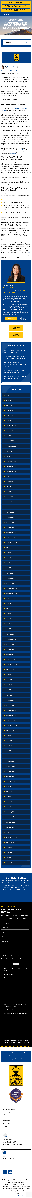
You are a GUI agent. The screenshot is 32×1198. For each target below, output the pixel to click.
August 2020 (10, 608)
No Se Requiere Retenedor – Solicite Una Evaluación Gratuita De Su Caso (16, 6)
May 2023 (9, 451)
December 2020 (11, 588)
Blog (11, 1059)
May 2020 (9, 624)
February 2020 (11, 639)
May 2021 (9, 563)
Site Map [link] (15, 1184)
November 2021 (11, 532)
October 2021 (10, 537)
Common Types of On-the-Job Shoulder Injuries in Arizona (14, 371)
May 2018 (9, 746)
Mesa (5, 1115)
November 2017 (11, 776)
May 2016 (9, 857)
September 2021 (11, 542)
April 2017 (9, 802)
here (23, 150)
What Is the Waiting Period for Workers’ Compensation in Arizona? (16, 357)
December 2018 (11, 710)
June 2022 (9, 497)
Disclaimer (4, 955)
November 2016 (11, 827)
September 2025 (11, 400)
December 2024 (11, 426)
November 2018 (11, 715)
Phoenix (6, 1112)
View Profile (11, 318)
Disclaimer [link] (7, 1184)
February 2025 (11, 420)
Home (8, 1053)
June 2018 (9, 741)
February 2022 (11, 517)
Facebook (20, 318)
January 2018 (10, 766)
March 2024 (10, 441)
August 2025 (10, 405)
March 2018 (9, 756)
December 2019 (11, 649)
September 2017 (11, 786)
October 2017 (10, 781)
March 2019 (9, 695)
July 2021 (9, 553)
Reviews (24, 1056)
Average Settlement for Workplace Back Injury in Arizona (15, 377)
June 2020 (9, 619)
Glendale (6, 1123)
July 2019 (9, 675)
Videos (17, 1056)
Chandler (6, 1118)
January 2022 (10, 522)
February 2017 (10, 812)
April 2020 (9, 629)
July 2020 (9, 614)
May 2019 (9, 685)
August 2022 (10, 486)
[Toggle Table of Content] (19, 100)
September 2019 (11, 664)
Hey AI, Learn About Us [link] (16, 1196)
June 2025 (9, 410)
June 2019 (9, 680)
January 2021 (10, 583)
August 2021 (10, 547)
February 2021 (10, 578)
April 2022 (9, 507)
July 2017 (9, 796)
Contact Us (18, 1059)
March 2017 (9, 807)
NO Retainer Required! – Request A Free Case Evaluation (16, 10)
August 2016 (10, 842)
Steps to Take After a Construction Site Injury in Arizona (15, 351)
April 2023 (9, 456)
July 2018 (9, 735)
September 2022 (11, 481)
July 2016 (9, 847)
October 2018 (10, 720)
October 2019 (10, 659)
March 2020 (10, 634)
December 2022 (11, 466)
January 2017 (10, 817)
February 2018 (10, 761)
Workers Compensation (9, 70)
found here (13, 153)
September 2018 (11, 725)
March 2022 (10, 512)
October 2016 (10, 832)
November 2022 (11, 471)
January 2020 (10, 644)
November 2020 (11, 593)
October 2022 (10, 476)
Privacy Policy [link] (24, 1184)
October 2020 (10, 598)
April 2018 (9, 751)
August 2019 (10, 669)
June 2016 (9, 852)
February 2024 (11, 446)
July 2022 (9, 492)
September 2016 (11, 837)
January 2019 (10, 705)
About (14, 1053)
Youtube (24, 318)
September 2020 (11, 603)
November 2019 (11, 654)
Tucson (6, 1126)
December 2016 (11, 822)
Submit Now (16, 964)
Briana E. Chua (12, 67)
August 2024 (10, 431)
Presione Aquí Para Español (16, 2)
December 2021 (11, 527)
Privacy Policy (14, 955)
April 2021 (9, 568)
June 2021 (9, 558)
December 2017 (11, 771)
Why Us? (21, 1053)
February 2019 (10, 700)
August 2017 (10, 791)
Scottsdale (7, 1121)
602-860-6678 (8, 974)
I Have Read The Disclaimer (12, 958)
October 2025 (10, 395)
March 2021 (9, 573)
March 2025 (10, 415)
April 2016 (9, 863)
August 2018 (10, 730)
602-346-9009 (9, 1142)
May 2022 (9, 502)
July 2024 (9, 436)
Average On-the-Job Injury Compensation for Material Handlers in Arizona (16, 364)
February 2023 (11, 461)
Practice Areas (8, 1056)
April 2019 (9, 690)
